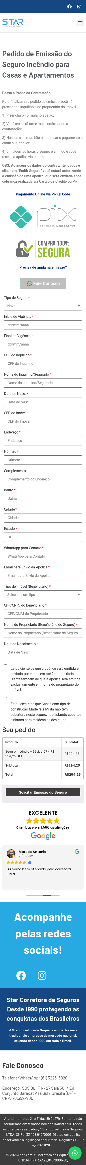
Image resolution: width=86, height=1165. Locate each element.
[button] (80, 22)
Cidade (9, 509)
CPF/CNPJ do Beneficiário (24, 605)
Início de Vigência (17, 316)
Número (10, 451)
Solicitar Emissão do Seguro (43, 792)
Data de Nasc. (15, 394)
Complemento (15, 471)
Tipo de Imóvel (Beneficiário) (26, 586)
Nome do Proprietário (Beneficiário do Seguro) (39, 625)
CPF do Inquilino (17, 355)
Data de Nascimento (20, 644)
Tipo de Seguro (16, 298)
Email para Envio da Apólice (25, 567)
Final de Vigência (17, 336)
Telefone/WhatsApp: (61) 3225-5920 (34, 1077)
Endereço (11, 432)
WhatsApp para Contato (22, 548)
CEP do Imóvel (15, 413)
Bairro (8, 490)
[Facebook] (69, 6)
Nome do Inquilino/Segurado (26, 374)
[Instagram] (79, 6)
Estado (9, 529)
